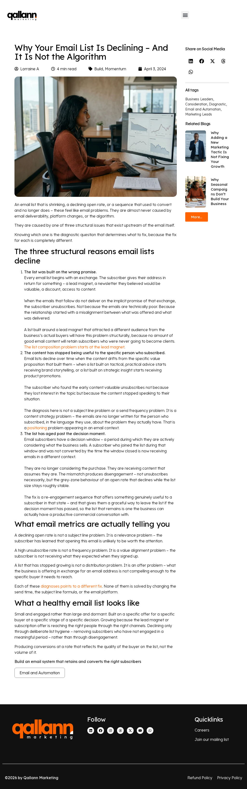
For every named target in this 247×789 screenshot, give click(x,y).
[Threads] (120, 730)
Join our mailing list (212, 739)
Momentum (115, 68)
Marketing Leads (198, 114)
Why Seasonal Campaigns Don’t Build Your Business (220, 191)
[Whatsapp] (150, 730)
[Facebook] (100, 730)
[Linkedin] (90, 730)
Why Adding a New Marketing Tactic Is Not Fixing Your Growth (220, 149)
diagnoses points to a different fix (71, 586)
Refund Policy (199, 777)
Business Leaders (199, 99)
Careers (202, 730)
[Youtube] (140, 730)
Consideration (196, 104)
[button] (185, 15)
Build (98, 68)
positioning (37, 427)
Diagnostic (217, 104)
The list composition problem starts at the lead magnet (74, 347)
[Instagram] (110, 730)
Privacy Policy (229, 777)
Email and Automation (40, 672)
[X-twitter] (130, 730)
